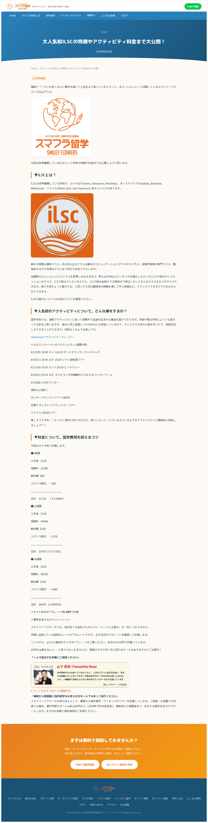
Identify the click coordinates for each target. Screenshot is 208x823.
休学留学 (50, 15)
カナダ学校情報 (38, 78)
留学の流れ (30, 798)
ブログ (124, 15)
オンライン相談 (160, 798)
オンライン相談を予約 (120, 764)
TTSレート (80, 642)
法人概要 (124, 804)
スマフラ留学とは (31, 15)
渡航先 (91, 15)
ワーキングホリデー (71, 15)
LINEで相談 (193, 6)
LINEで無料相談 (85, 764)
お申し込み (177, 798)
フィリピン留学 (122, 798)
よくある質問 (108, 15)
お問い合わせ (96, 804)
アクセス (111, 804)
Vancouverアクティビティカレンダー (52, 337)
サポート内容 (47, 798)
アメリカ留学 (104, 798)
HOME (12, 15)
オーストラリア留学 (68, 798)
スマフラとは (14, 798)
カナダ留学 (87, 798)
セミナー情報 (141, 798)
